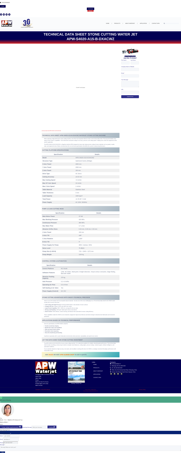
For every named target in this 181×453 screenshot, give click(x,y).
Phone (1, 442)
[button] (125, 56)
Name (2, 435)
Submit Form (130, 96)
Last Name (133, 60)
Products (117, 23)
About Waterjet (130, 23)
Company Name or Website (127, 66)
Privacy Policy (142, 389)
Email (122, 73)
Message (2, 444)
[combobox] (171, 23)
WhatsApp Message (27, 427)
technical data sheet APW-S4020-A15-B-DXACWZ (51, 130)
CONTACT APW (156, 23)
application (143, 23)
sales (50, 354)
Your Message (124, 79)
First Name (123, 60)
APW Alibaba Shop (67, 354)
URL (122, 89)
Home (107, 23)
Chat (2, 452)
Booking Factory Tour (76, 383)
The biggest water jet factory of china (44, 374)
